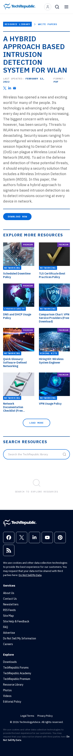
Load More (36, 422)
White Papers (47, 24)
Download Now (17, 216)
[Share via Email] (14, 88)
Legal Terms (27, 715)
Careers (8, 644)
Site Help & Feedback (16, 621)
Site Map (8, 615)
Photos (7, 690)
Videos (7, 696)
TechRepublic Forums (16, 667)
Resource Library (17, 24)
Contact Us (10, 598)
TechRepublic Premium (16, 679)
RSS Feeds (9, 610)
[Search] (57, 6)
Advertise (9, 632)
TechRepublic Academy (17, 673)
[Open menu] (66, 6)
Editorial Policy (12, 701)
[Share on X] (4, 88)
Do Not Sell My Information (19, 638)
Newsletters (10, 604)
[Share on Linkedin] (9, 88)
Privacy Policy (45, 715)
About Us (8, 593)
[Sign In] (47, 6)
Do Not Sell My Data (30, 575)
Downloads (10, 662)
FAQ (5, 627)
